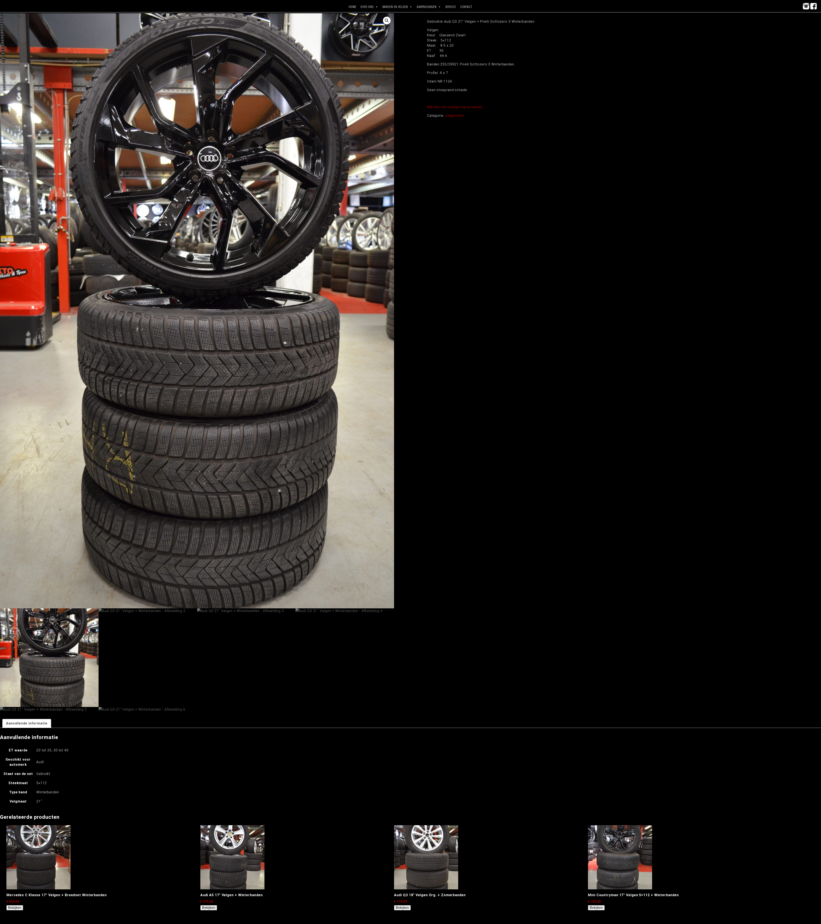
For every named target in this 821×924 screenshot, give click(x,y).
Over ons (367, 7)
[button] (387, 20)
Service (450, 7)
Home (352, 7)
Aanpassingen (427, 7)
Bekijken (14, 907)
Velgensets (454, 116)
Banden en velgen (395, 7)
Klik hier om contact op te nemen (455, 107)
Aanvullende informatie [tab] (26, 723)
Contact (466, 7)
